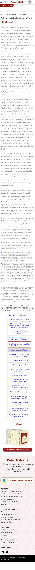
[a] (7, 74)
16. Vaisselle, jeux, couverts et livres (19, 403)
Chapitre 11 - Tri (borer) (18, 14)
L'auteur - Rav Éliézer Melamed (11, 491)
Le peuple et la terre (7, 517)
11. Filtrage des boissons (19, 375)
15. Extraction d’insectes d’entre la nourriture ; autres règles (19, 397)
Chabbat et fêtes (6, 522)
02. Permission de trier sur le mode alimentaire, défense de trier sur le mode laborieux (19, 325)
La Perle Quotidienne (8, 542)
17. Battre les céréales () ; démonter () (19, 409)
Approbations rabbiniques (9, 501)
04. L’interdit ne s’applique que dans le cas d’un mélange (19, 339)
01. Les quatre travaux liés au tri (19, 319)
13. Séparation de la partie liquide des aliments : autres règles (19, 387)
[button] (30, 2)
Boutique (4, 535)
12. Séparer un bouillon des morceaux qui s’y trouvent (19, 380)
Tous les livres (8, 5)
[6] (32, 213)
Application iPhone (7, 532)
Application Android (7, 530)
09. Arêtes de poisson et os (19, 365)
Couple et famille (6, 514)
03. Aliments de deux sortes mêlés (19, 333)
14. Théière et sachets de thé (19, 392)
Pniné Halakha (18, 2)
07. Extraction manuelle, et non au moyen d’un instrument (19, 355)
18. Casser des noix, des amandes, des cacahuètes (19, 415)
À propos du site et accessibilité (11, 496)
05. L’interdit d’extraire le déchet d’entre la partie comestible (19, 345)
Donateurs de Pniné (7, 499)
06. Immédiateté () (19, 350)
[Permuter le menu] (5, 2)
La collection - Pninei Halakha (11, 494)
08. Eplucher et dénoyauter (19, 360)
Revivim (3, 504)
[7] (29, 238)
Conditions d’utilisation (8, 557)
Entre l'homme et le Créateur (10, 519)
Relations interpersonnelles (10, 512)
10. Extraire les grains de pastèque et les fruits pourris (19, 370)
